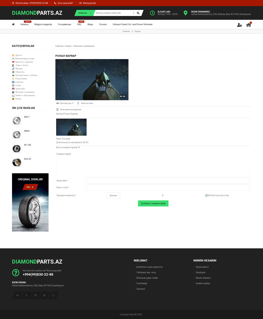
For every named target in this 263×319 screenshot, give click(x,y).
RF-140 (27, 145)
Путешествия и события (26, 75)
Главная (126, 31)
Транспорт (20, 89)
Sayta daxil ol (202, 267)
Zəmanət (140, 289)
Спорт (18, 85)
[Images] (71, 127)
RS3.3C (27, 159)
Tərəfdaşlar (141, 283)
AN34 (27, 131)
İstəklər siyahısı (202, 283)
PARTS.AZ (37, 13)
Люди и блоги (21, 65)
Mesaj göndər (89, 3)
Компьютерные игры (24, 58)
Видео (68, 46)
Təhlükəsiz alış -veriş (146, 272)
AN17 (27, 117)
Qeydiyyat (200, 272)
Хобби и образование (25, 95)
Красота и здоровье (24, 62)
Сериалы (19, 82)
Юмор (18, 99)
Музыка (19, 68)
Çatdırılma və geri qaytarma (149, 267)
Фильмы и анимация (84, 46)
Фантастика (87, 103)
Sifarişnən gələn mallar (147, 278)
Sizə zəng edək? (65, 3)
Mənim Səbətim (203, 278)
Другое (18, 55)
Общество (20, 72)
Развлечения (21, 79)
